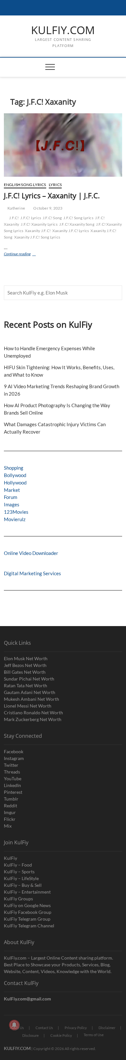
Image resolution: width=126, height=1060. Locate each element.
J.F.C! (14, 217)
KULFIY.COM (63, 30)
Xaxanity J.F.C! (38, 230)
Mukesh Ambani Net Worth (31, 699)
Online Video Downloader (31, 553)
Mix (8, 826)
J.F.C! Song (52, 217)
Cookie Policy (61, 1035)
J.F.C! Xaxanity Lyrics (39, 224)
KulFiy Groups (18, 898)
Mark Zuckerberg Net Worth (32, 719)
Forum (10, 497)
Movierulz (15, 519)
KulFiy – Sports (19, 871)
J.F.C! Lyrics (30, 217)
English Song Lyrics (25, 184)
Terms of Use (94, 1035)
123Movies (16, 512)
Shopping (13, 468)
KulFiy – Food (18, 865)
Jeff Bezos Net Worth (25, 665)
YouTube (12, 778)
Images (11, 504)
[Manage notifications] (14, 1025)
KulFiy (10, 858)
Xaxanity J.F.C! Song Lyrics (37, 237)
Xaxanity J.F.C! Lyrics (70, 230)
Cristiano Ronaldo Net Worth (33, 712)
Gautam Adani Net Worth (29, 692)
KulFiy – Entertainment (27, 892)
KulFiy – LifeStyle (21, 878)
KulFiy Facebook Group (27, 912)
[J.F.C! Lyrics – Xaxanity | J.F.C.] (63, 145)
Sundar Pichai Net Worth (29, 678)
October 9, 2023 (47, 208)
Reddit (10, 805)
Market (12, 490)
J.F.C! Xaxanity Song (76, 224)
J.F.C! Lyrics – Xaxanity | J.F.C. (52, 195)
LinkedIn (12, 785)
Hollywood (15, 482)
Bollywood (15, 475)
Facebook (13, 751)
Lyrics (55, 184)
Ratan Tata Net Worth (25, 685)
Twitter (11, 765)
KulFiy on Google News (27, 905)
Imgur (10, 812)
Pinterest (13, 792)
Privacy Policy (76, 1028)
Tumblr (11, 799)
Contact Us (44, 1028)
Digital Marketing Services (32, 573)
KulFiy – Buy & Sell (23, 885)
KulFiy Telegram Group (27, 919)
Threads (12, 771)
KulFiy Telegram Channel (29, 925)
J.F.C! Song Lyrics (78, 217)
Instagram (14, 758)
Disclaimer (107, 1028)
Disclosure (30, 1035)
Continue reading (24, 254)
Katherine (16, 208)
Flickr (10, 819)
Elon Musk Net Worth (25, 658)
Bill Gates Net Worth (25, 672)
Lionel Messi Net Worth (27, 705)
